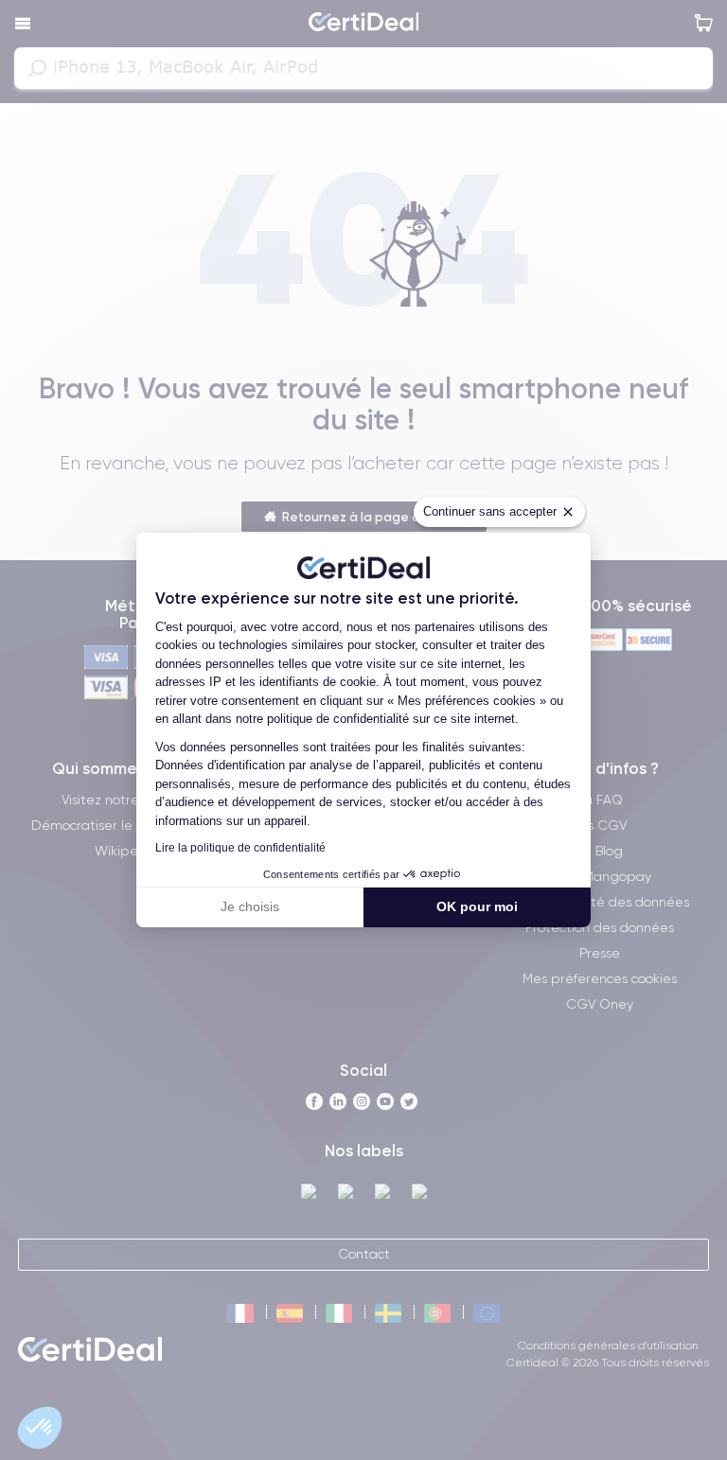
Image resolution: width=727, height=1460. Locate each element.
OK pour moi (477, 906)
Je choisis (250, 906)
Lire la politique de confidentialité (240, 847)
